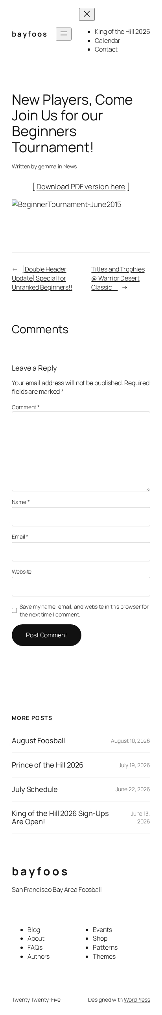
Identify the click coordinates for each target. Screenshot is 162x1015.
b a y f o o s (29, 34)
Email (20, 536)
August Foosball (38, 740)
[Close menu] (87, 14)
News (70, 166)
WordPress (137, 999)
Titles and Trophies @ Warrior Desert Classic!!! (117, 278)
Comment (26, 407)
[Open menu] (64, 34)
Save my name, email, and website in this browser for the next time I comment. (84, 610)
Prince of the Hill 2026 (47, 765)
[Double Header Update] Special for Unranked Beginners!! (42, 278)
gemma (47, 166)
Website (21, 571)
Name (20, 502)
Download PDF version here (81, 186)
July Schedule (35, 789)
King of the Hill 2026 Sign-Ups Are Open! (60, 817)
